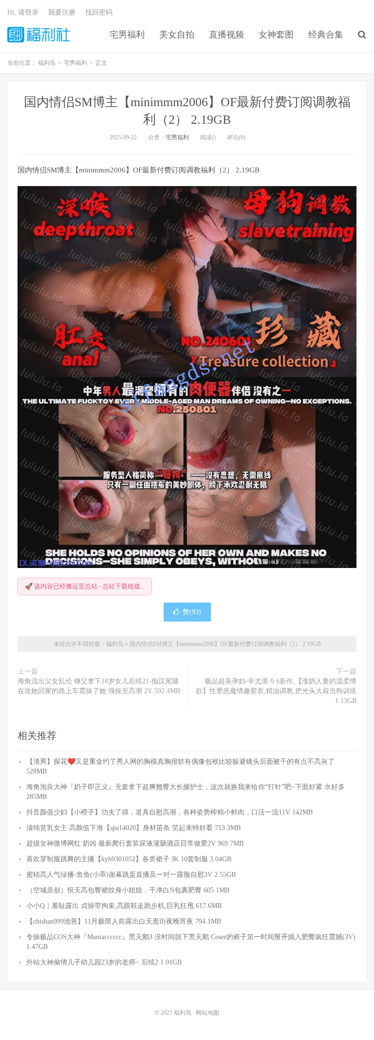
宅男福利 (127, 34)
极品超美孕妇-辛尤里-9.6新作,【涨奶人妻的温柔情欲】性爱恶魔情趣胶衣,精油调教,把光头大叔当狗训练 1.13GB (276, 691)
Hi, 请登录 (22, 12)
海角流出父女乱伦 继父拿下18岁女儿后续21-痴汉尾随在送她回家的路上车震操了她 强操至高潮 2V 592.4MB (99, 686)
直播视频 (226, 34)
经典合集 (325, 34)
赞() (192, 612)
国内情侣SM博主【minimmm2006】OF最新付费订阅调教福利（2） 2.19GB (225, 644)
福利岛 (38, 34)
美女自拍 (176, 34)
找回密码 (98, 12)
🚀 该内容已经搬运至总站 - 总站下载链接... (85, 586)
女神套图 (276, 34)
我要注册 (61, 12)
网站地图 (207, 1012)
